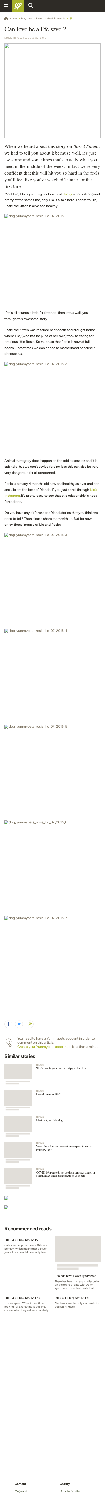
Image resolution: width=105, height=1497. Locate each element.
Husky (67, 194)
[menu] (6, 6)
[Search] (30, 6)
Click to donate (70, 1491)
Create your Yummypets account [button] (42, 1047)
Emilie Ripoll (13, 38)
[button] (8, 1024)
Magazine (21, 1491)
